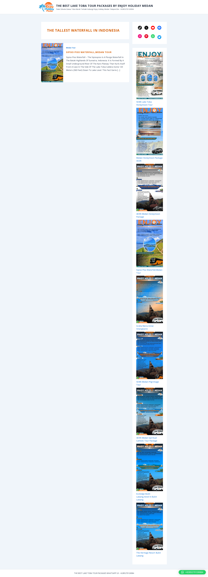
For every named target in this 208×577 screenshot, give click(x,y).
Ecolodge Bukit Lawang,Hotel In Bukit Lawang (146, 496)
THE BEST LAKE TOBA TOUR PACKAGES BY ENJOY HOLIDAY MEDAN (104, 6)
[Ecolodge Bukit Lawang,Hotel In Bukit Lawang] (149, 467)
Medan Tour (71, 48)
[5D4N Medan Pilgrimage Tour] (149, 355)
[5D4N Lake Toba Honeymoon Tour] (149, 75)
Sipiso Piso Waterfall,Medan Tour (89, 52)
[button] (192, 572)
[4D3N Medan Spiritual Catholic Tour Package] (149, 411)
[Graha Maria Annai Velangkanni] (149, 299)
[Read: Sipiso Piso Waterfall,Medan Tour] (52, 62)
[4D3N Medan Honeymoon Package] (149, 187)
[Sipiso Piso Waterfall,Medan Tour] (149, 243)
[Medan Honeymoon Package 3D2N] (149, 131)
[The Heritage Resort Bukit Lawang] (149, 526)
